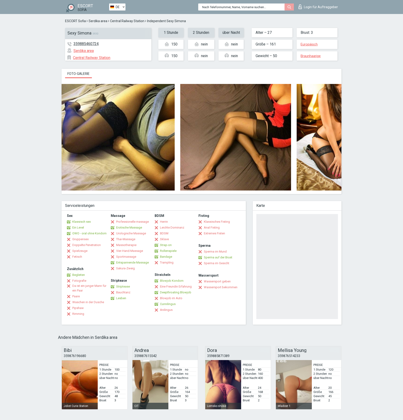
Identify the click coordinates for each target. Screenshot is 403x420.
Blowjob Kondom (172, 280)
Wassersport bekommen (220, 287)
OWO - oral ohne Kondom (89, 233)
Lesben (121, 298)
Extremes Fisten (214, 233)
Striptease (123, 286)
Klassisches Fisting (217, 221)
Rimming (78, 314)
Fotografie (79, 280)
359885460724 (86, 44)
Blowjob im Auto (171, 298)
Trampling (167, 262)
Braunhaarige (311, 56)
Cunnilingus (168, 304)
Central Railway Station (127, 21)
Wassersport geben (217, 281)
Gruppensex (80, 239)
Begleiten (78, 275)
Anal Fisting (212, 227)
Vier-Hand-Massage (129, 251)
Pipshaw (78, 308)
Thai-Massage (125, 239)
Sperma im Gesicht (216, 263)
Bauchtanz (123, 292)
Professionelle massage (132, 221)
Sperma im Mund (215, 251)
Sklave (164, 239)
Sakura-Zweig (125, 268)
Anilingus (166, 310)
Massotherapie (126, 245)
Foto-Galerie (78, 74)
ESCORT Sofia (75, 21)
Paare (76, 296)
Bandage (166, 256)
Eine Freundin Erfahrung (176, 286)
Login (321, 7)
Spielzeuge (79, 251)
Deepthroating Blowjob (175, 292)
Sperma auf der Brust (218, 257)
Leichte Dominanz (172, 227)
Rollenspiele (168, 251)
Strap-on (166, 245)
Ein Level (78, 227)
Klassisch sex (81, 221)
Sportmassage (126, 256)
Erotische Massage (129, 227)
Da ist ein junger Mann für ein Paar (89, 288)
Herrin (164, 221)
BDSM (164, 233)
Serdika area (98, 21)
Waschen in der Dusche (88, 302)
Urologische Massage (131, 233)
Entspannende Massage (132, 262)
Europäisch (309, 44)
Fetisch (77, 256)
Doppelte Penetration (86, 245)
